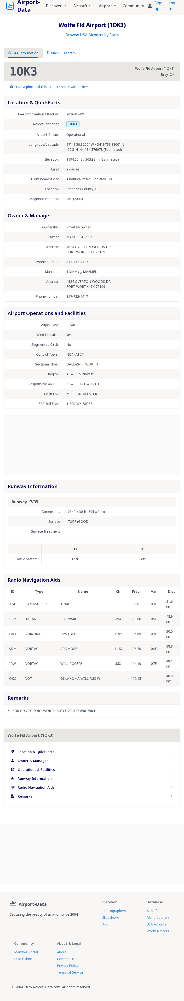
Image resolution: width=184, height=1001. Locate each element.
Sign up (158, 5)
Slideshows (111, 917)
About (62, 952)
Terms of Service (70, 972)
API (105, 924)
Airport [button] (105, 5)
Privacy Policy (67, 965)
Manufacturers (158, 917)
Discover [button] (54, 5)
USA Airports (156, 924)
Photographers (114, 910)
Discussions (23, 959)
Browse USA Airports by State (92, 35)
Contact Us (66, 959)
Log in (172, 5)
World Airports (158, 931)
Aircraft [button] (80, 5)
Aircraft (152, 910)
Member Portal (26, 952)
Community (133, 5)
